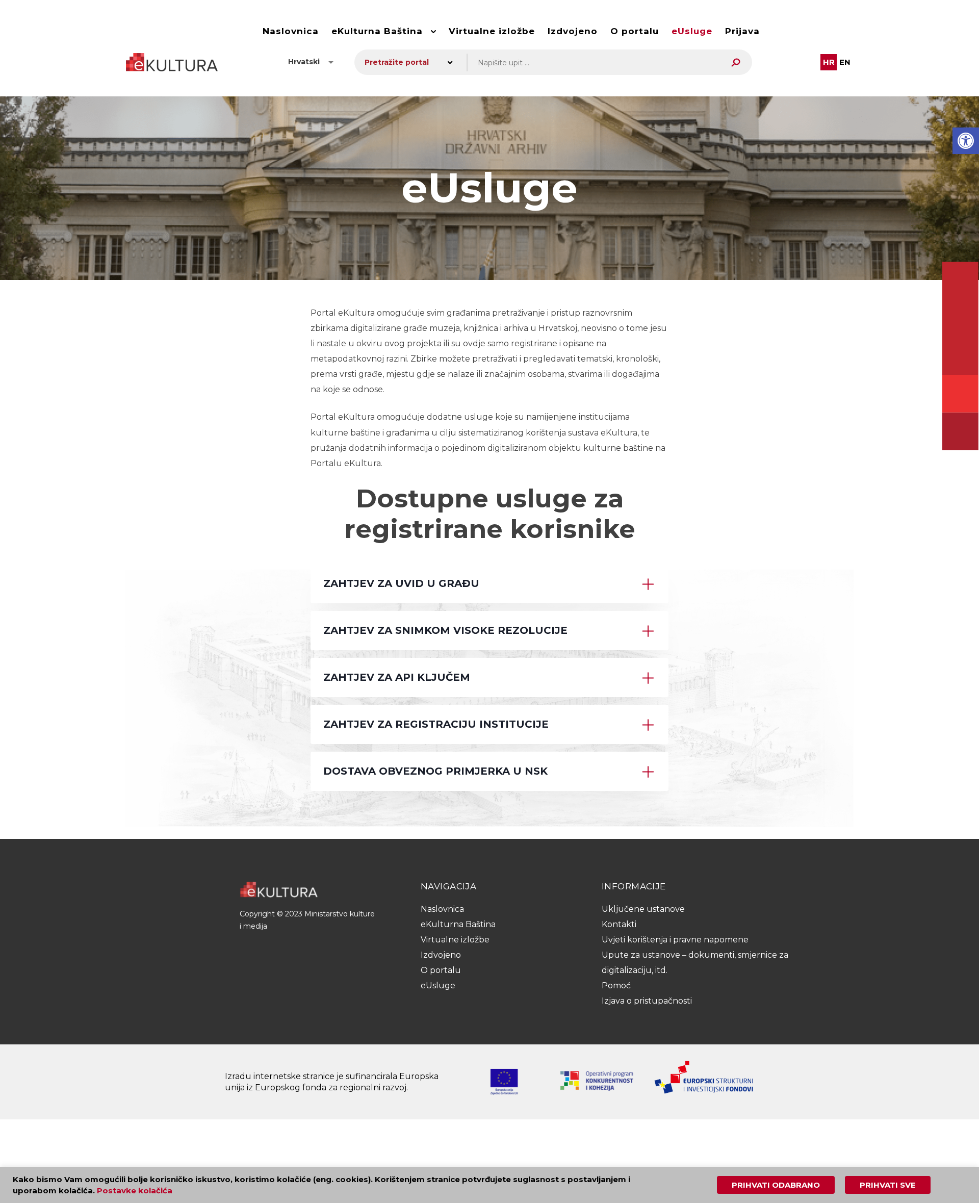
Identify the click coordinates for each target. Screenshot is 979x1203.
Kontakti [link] (619, 924)
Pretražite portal (397, 62)
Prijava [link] (742, 31)
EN (845, 62)
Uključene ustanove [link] (643, 909)
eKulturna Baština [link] (377, 31)
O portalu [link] (634, 31)
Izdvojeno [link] (573, 31)
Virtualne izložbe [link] (492, 31)
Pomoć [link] (616, 985)
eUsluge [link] (692, 31)
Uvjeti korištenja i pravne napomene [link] (675, 939)
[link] (965, 140)
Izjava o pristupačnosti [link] (647, 1001)
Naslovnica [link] (291, 31)
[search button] (735, 62)
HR (829, 62)
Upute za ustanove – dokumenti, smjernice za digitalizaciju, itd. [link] (695, 962)
